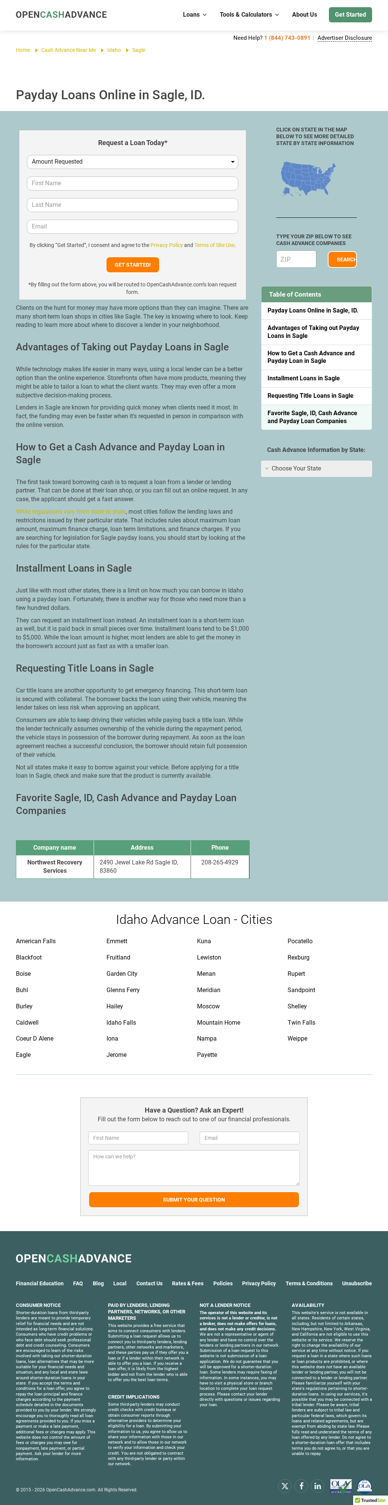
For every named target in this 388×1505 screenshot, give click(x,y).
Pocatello (300, 941)
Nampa (207, 1038)
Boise (23, 973)
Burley (24, 1006)
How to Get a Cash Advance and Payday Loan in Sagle (311, 357)
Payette (207, 1054)
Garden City (122, 973)
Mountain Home (218, 1022)
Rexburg (299, 957)
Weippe (297, 1038)
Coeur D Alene (34, 1038)
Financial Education (40, 1283)
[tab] (316, 469)
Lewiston (209, 957)
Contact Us (149, 1283)
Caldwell (27, 1022)
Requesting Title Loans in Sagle (311, 395)
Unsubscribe (357, 1283)
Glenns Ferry (123, 990)
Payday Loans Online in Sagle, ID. (313, 310)
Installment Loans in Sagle (304, 378)
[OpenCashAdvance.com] (61, 15)
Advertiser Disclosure (345, 37)
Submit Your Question (194, 1200)
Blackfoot (29, 957)
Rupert (296, 973)
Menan (206, 973)
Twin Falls (301, 1022)
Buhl (22, 990)
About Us (304, 14)
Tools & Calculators (246, 14)
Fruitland (118, 957)
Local (120, 1283)
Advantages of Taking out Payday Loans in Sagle (313, 331)
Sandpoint (301, 990)
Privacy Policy (166, 245)
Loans (191, 14)
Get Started (350, 14)
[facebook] (301, 1485)
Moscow (208, 1006)
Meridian (209, 990)
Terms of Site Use (214, 245)
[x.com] (285, 1485)
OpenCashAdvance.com (70, 1489)
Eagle (23, 1054)
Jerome (116, 1054)
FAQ (78, 1283)
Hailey (114, 1006)
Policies (223, 1283)
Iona (112, 1038)
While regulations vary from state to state (71, 511)
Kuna (204, 941)
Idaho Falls (121, 1022)
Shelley (297, 1006)
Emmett (116, 941)
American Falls (36, 941)
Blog (98, 1283)
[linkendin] (317, 1485)
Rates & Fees (187, 1283)
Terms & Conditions (309, 1283)
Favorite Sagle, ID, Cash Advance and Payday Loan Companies (312, 417)
